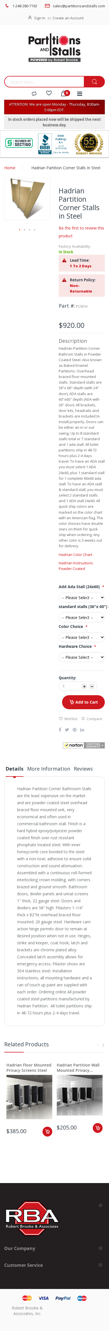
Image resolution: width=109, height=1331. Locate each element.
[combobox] (44, 81)
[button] (19, 230)
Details (14, 768)
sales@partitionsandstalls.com (79, 5)
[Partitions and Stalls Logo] (54, 51)
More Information (48, 768)
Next (103, 1045)
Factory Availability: (75, 246)
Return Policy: (83, 279)
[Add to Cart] (47, 1132)
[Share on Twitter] (67, 730)
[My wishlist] (49, 93)
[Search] (94, 81)
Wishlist (70, 718)
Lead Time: (80, 260)
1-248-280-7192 (24, 5)
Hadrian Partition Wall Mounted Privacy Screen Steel (78, 1067)
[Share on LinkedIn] (82, 730)
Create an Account (68, 17)
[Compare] (34, 93)
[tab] (14, 770)
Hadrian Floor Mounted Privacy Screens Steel (28, 1067)
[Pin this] (75, 730)
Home (9, 167)
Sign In (39, 17)
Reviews (83, 768)
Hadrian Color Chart (75, 554)
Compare (94, 718)
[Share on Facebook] (60, 730)
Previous (98, 1045)
